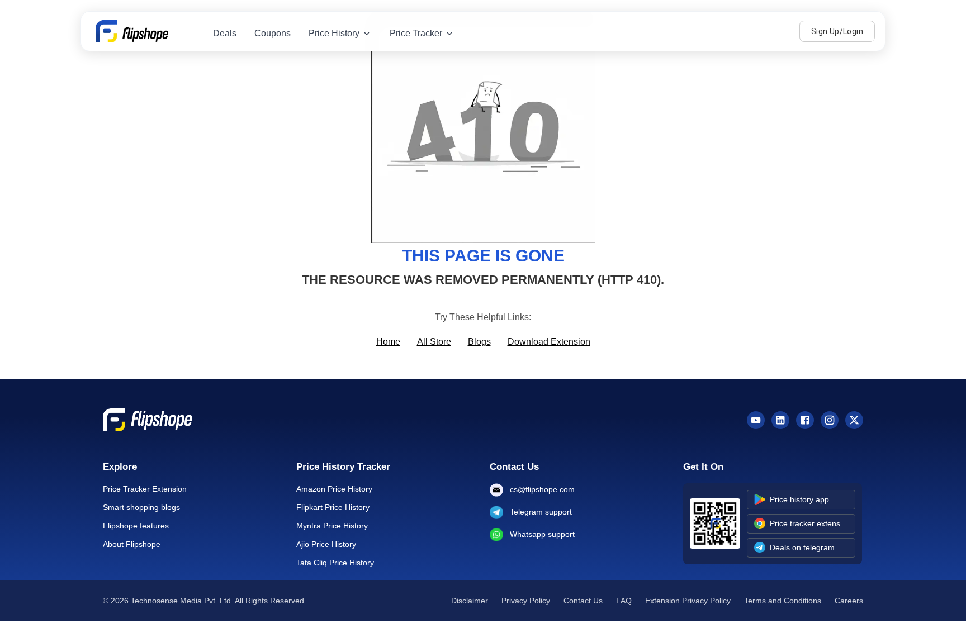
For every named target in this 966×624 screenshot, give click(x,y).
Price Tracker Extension (145, 488)
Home (388, 341)
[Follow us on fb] (805, 420)
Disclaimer (469, 600)
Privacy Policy (525, 600)
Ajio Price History (326, 544)
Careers (849, 600)
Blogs (479, 341)
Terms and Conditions (782, 600)
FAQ (624, 600)
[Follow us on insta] (830, 420)
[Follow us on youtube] (756, 420)
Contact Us (583, 600)
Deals (224, 33)
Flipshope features (136, 525)
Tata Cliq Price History (335, 562)
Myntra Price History (332, 525)
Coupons (272, 33)
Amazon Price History (334, 488)
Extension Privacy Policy (688, 600)
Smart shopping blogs (141, 507)
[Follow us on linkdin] (780, 420)
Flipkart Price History (333, 507)
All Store (434, 341)
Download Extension (549, 341)
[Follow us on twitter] (854, 420)
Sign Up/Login (837, 31)
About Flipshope (131, 544)
